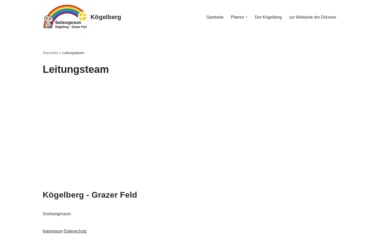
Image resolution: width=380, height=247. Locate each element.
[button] (247, 17)
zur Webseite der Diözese (312, 17)
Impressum (53, 231)
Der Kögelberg (268, 17)
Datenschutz (75, 231)
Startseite (215, 17)
